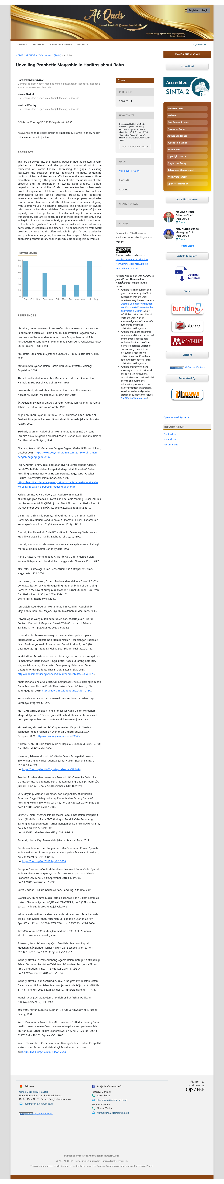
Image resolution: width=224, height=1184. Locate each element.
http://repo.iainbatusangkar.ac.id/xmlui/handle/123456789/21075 (56, 674)
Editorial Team (175, 108)
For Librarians (170, 444)
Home (19, 55)
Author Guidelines (177, 135)
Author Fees (173, 149)
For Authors (169, 439)
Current (21, 44)
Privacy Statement (177, 176)
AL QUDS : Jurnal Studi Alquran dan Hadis (85, 1160)
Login (205, 10)
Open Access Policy (177, 183)
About (81, 44)
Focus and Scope (176, 129)
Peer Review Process (178, 122)
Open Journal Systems (176, 417)
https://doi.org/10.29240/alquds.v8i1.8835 (47, 122)
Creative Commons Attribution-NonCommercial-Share (125, 1166)
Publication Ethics (177, 142)
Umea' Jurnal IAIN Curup (33, 1091)
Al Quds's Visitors (194, 367)
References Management (180, 170)
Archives (38, 44)
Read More (187, 245)
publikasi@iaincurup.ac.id (38, 1103)
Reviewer (172, 115)
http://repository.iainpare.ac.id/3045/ (58, 736)
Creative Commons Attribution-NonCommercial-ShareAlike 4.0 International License (132, 264)
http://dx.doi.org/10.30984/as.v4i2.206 (44, 1051)
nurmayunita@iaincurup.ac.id (113, 1112)
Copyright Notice (176, 156)
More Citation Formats (134, 146)
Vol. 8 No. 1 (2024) (50, 55)
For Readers (169, 434)
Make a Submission (187, 54)
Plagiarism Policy (176, 163)
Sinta (182, 222)
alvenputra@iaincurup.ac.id (112, 1100)
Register (193, 10)
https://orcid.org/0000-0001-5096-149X (34, 87)
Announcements (61, 44)
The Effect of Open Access (134, 398)
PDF (122, 80)
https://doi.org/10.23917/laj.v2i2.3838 (44, 861)
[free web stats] (177, 367)
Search (201, 44)
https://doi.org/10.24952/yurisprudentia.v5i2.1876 (51, 769)
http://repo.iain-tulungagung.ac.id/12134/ (66, 690)
